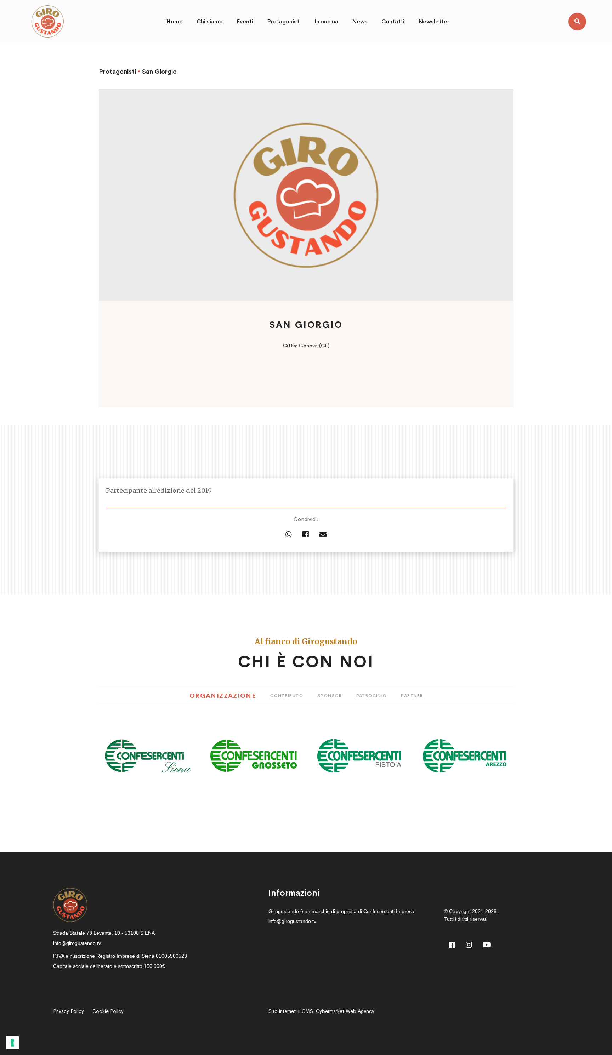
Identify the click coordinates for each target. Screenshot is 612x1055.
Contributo (286, 695)
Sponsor (329, 695)
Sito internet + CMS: (321, 1011)
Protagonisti (117, 71)
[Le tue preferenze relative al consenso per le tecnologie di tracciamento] (12, 1042)
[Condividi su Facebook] (305, 535)
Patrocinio (371, 695)
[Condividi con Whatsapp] (288, 535)
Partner (412, 695)
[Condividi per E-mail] (323, 535)
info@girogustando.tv (77, 943)
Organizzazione (222, 696)
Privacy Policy (68, 1011)
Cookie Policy (108, 1011)
